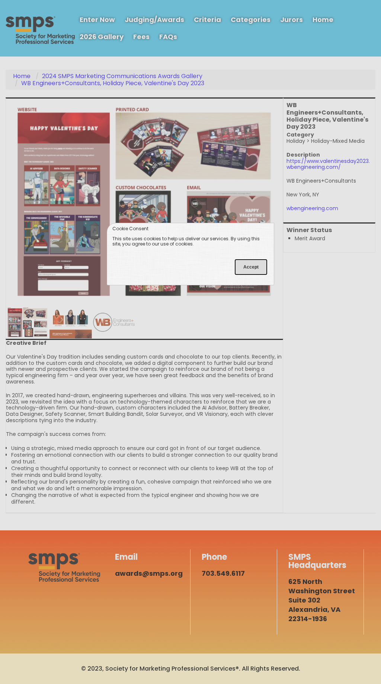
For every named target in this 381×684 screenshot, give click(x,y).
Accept (251, 267)
